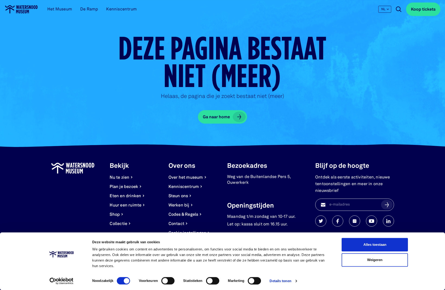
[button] (387, 204)
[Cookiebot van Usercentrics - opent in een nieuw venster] (61, 281)
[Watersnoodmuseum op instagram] (354, 221)
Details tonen (280, 281)
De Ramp (89, 9)
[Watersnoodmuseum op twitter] (320, 221)
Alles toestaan (374, 244)
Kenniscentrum (121, 9)
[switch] (168, 280)
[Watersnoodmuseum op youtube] (371, 221)
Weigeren (374, 260)
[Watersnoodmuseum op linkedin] (388, 221)
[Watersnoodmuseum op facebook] (337, 221)
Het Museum (59, 9)
